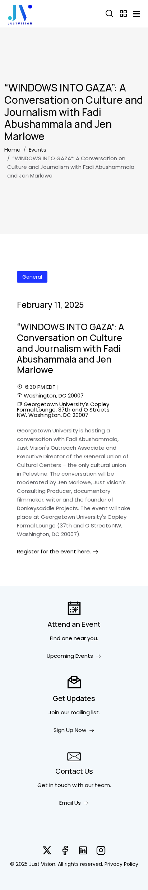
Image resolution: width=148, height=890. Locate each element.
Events (37, 149)
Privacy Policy (121, 864)
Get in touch (54, 785)
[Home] (20, 14)
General (32, 276)
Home (12, 149)
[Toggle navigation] (136, 14)
